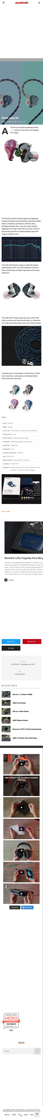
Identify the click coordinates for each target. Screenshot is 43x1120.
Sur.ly (15, 1026)
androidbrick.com (11, 1021)
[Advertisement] (21, 31)
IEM (4, 121)
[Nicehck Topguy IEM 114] (21, 293)
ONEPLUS (7, 1114)
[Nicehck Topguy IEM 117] (21, 446)
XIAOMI (14, 1114)
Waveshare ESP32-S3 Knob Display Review (27, 729)
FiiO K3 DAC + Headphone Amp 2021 (23, 663)
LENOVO (26, 1114)
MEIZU (32, 1114)
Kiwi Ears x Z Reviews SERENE (22, 694)
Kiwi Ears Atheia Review (21, 711)
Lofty (12, 130)
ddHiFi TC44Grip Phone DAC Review (25, 738)
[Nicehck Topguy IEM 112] (21, 153)
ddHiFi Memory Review (20, 720)
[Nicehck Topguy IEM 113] (21, 249)
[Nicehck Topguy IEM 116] (21, 397)
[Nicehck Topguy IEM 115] (21, 346)
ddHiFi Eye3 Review (19, 703)
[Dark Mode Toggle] (37, 1114)
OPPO (19, 1114)
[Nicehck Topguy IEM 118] (21, 489)
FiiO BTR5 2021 (20, 672)
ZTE (21, 1116)
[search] (37, 1051)
